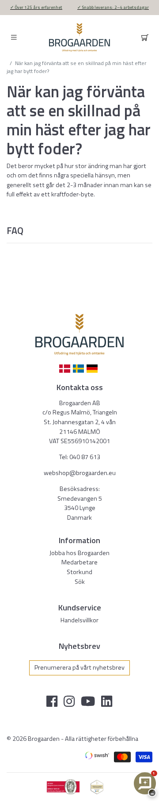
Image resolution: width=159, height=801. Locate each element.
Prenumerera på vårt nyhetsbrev (79, 667)
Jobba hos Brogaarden (79, 553)
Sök (80, 581)
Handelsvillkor (79, 620)
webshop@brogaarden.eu (80, 473)
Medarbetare (79, 562)
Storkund (79, 572)
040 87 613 (84, 457)
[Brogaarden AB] (79, 37)
